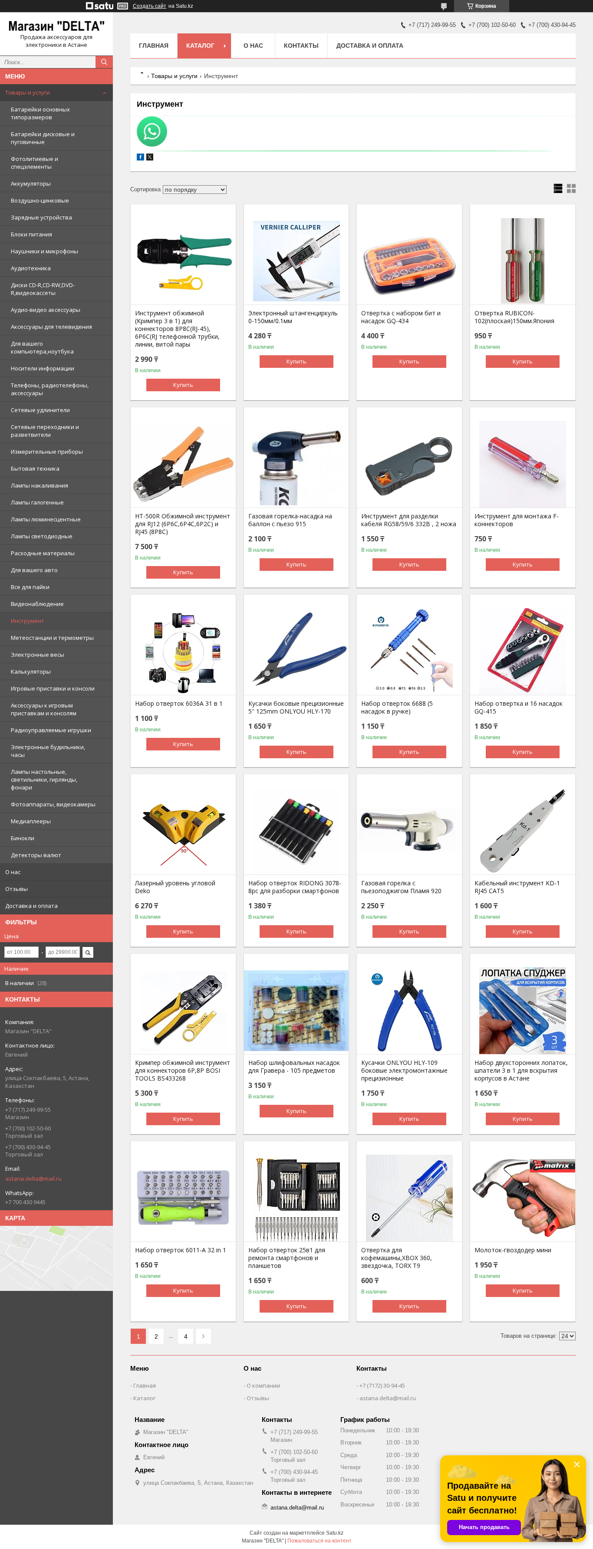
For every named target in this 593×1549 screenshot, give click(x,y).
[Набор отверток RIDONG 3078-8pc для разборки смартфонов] (296, 831)
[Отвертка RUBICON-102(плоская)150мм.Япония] (522, 261)
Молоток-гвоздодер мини (512, 1250)
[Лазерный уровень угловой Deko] (183, 831)
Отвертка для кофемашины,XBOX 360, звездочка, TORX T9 (396, 1258)
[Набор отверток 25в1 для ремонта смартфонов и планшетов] (296, 1198)
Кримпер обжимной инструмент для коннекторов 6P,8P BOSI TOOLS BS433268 (182, 1070)
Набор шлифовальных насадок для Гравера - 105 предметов (294, 1066)
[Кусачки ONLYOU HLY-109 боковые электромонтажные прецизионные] (409, 1010)
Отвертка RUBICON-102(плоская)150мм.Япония (514, 317)
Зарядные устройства (41, 217)
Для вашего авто (34, 570)
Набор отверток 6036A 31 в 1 (179, 703)
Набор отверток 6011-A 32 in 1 (180, 1250)
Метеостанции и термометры (52, 638)
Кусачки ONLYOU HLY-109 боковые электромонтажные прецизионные (404, 1070)
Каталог (200, 45)
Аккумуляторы (31, 183)
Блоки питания (31, 234)
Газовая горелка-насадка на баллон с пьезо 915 (290, 520)
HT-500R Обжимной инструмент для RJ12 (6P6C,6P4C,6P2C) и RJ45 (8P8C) (182, 524)
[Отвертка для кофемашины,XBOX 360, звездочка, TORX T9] (409, 1198)
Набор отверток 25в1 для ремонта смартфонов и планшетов (286, 1258)
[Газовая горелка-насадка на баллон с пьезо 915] (296, 464)
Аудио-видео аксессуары (45, 310)
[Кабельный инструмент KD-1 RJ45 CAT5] (522, 831)
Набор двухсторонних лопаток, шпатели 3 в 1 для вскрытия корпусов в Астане (521, 1070)
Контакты (301, 45)
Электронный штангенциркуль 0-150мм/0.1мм (293, 317)
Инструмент (27, 621)
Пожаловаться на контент (319, 1541)
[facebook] (140, 158)
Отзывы (16, 889)
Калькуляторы (31, 671)
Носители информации (42, 368)
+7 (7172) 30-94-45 (382, 1385)
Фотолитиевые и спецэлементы (34, 162)
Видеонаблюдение (37, 604)
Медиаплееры (31, 821)
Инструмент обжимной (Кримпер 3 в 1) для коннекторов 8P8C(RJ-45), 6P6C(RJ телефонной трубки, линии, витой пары (177, 328)
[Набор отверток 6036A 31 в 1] (183, 651)
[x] (149, 158)
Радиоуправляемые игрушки (51, 730)
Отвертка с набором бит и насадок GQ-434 (401, 317)
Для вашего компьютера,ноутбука (42, 347)
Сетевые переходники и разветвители (45, 431)
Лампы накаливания (39, 485)
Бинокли (22, 838)
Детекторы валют (36, 855)
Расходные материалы (43, 553)
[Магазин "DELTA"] (56, 26)
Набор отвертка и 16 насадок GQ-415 (518, 707)
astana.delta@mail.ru (33, 1178)
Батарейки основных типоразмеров (40, 113)
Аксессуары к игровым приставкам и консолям (43, 709)
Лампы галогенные (37, 502)
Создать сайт (149, 6)
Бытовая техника (35, 468)
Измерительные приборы (47, 451)
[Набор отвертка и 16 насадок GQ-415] (522, 651)
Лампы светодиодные (41, 536)
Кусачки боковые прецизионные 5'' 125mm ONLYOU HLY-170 (296, 707)
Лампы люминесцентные (46, 519)
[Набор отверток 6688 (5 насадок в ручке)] (409, 651)
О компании (263, 1385)
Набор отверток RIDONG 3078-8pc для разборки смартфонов (294, 887)
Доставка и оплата (31, 906)
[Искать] (104, 62)
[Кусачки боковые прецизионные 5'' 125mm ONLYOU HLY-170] (296, 651)
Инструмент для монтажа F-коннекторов (516, 520)
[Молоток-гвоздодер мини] (522, 1198)
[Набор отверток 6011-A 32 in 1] (183, 1198)
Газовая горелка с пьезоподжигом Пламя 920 (401, 887)
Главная (153, 45)
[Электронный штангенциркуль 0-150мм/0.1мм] (296, 261)
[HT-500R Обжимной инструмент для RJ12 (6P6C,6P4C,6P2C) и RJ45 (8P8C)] (183, 464)
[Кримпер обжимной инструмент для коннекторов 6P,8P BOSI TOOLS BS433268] (183, 1010)
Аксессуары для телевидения (51, 327)
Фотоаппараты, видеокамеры (53, 804)
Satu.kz (334, 1533)
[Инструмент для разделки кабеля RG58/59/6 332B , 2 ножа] (409, 464)
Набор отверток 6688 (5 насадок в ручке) (397, 707)
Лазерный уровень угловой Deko (175, 887)
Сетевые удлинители (40, 410)
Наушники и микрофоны (44, 251)
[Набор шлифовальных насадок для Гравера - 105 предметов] (296, 1010)
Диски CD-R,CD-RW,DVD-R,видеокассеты (43, 289)
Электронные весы (37, 654)
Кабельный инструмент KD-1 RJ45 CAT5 (517, 887)
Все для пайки (30, 587)
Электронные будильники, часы (48, 751)
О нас (12, 872)
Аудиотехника (31, 268)
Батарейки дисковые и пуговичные (43, 138)
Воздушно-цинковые (40, 200)
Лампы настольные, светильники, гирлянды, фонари (44, 779)
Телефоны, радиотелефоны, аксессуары (50, 389)
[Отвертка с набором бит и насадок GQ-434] (409, 261)
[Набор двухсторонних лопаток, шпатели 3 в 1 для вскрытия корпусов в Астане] (522, 1010)
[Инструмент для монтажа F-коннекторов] (522, 464)
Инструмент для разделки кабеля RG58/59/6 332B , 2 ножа (408, 520)
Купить (183, 385)
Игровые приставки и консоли (53, 688)
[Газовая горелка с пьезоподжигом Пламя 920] (409, 831)
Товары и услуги (27, 92)
